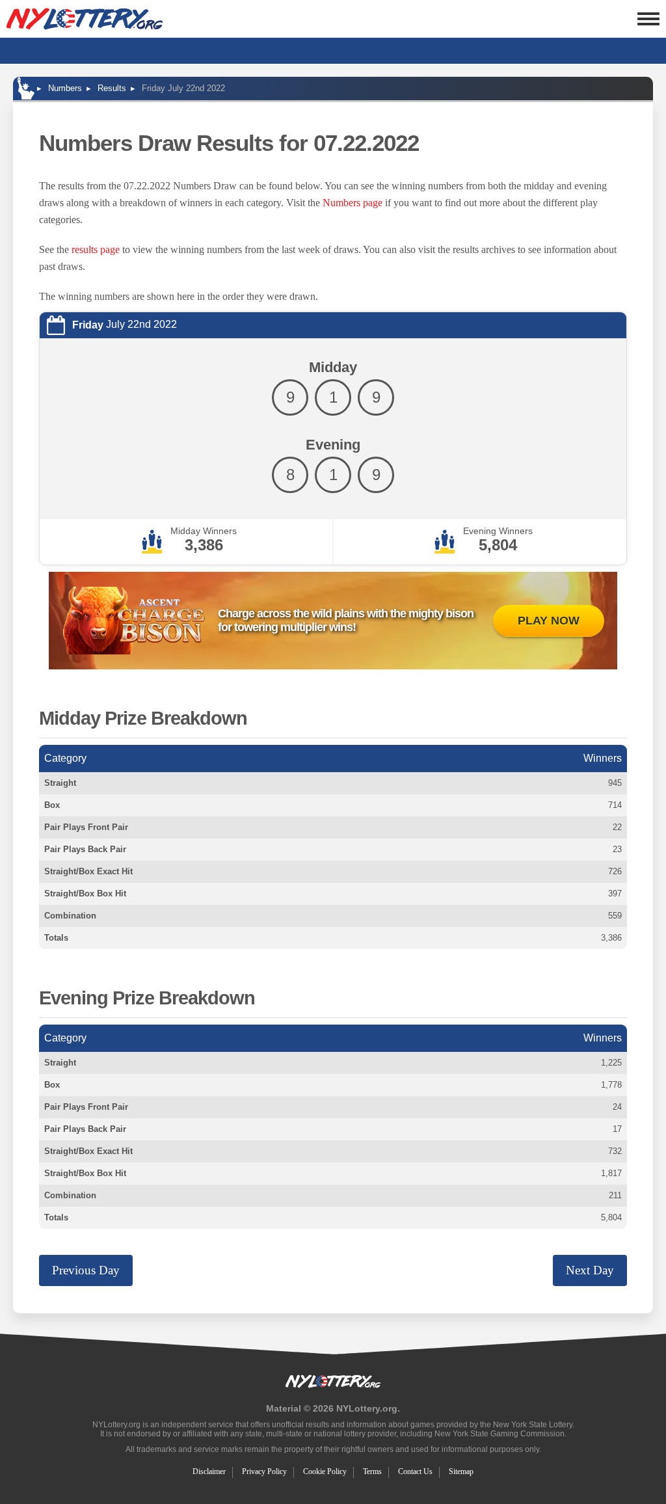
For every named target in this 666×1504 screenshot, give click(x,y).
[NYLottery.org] (84, 19)
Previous (86, 1270)
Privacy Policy (264, 1471)
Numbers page (352, 202)
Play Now (548, 620)
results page (96, 249)
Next (590, 1270)
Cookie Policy (325, 1471)
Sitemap (461, 1471)
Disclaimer (209, 1471)
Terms (372, 1471)
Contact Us (415, 1471)
